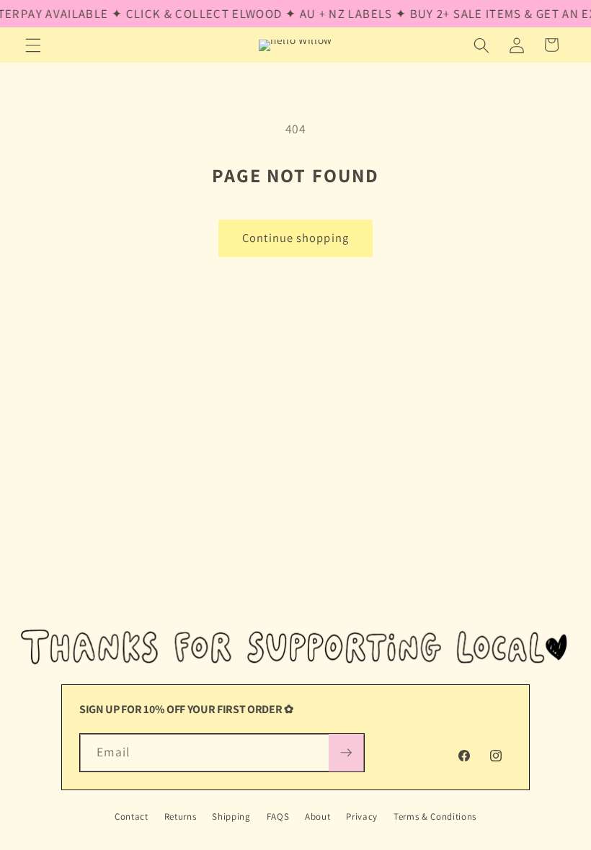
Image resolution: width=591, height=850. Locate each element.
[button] (33, 44)
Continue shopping (295, 238)
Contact (131, 816)
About (317, 816)
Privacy (362, 816)
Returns (180, 816)
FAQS (278, 816)
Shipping (231, 816)
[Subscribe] (346, 752)
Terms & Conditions (435, 816)
